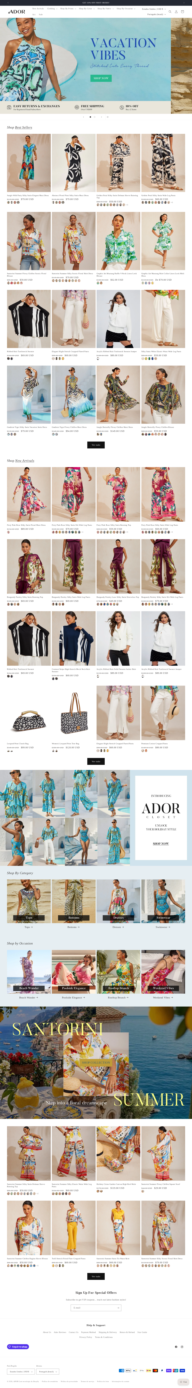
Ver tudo (96, 445)
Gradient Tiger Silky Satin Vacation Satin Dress (27, 427)
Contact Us (73, 1332)
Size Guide (142, 1332)
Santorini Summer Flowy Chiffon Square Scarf (160, 1184)
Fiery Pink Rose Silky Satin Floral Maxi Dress (26, 525)
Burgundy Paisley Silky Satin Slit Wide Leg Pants (162, 597)
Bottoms (72, 927)
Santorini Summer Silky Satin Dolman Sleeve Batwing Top (26, 1185)
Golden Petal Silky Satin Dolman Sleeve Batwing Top (117, 196)
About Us (47, 1332)
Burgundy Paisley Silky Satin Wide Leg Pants (71, 597)
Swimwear (161, 927)
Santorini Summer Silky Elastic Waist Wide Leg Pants (72, 1185)
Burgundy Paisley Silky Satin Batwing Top (25, 597)
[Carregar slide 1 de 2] (90, 117)
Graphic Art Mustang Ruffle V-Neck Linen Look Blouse (117, 274)
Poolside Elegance (72, 997)
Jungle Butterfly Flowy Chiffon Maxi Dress (115, 427)
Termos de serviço (87, 1381)
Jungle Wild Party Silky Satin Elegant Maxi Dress (28, 195)
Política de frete (103, 1381)
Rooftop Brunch (117, 997)
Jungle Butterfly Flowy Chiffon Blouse (157, 427)
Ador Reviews (60, 1332)
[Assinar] (118, 1308)
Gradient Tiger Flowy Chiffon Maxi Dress (69, 427)
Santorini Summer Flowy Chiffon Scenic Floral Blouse (26, 274)
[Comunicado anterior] (8, 2)
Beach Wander (27, 997)
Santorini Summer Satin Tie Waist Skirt (113, 1259)
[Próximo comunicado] (184, 2)
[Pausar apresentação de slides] (108, 117)
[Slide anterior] (83, 117)
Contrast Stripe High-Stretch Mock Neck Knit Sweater (71, 670)
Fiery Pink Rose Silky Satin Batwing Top (114, 525)
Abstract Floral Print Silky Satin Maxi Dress (70, 195)
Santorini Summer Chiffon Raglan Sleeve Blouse (27, 1259)
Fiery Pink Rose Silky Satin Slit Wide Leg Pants (72, 525)
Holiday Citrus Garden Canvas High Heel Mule (116, 1184)
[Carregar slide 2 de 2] (94, 117)
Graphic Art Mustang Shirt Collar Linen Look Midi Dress (162, 274)
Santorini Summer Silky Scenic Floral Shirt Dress (72, 273)
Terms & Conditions (104, 1337)
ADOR (15, 1381)
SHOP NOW (96, 818)
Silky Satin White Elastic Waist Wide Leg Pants (161, 351)
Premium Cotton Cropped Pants (154, 744)
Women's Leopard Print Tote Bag (65, 744)
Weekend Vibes (161, 997)
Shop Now (96, 66)
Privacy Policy (85, 1337)
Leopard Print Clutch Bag (18, 744)
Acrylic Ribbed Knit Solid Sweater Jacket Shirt (116, 669)
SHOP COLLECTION (96, 1062)
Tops (27, 927)
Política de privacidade (69, 1381)
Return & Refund (127, 1332)
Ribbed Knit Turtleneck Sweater (20, 351)
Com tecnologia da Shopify (29, 1381)
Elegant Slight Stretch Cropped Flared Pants (70, 351)
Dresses (117, 927)
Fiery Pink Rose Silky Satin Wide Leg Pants (159, 525)
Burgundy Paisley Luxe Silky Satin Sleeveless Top (118, 597)
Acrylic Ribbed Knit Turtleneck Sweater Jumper (117, 351)
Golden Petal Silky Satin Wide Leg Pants (158, 195)
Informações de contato (120, 1381)
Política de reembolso (50, 1381)
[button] (52, 9)
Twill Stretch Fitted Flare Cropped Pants (69, 1259)
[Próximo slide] (101, 117)
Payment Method (88, 1332)
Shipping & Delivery (108, 1332)
